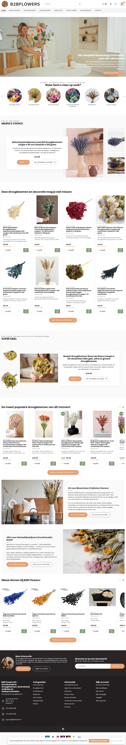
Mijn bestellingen (101, 688)
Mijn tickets (100, 691)
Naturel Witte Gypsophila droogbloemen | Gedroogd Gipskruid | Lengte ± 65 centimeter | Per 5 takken (72, 443)
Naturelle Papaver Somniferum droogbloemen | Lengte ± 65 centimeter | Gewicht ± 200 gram (110, 230)
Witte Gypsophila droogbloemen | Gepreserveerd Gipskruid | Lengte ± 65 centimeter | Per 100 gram (15, 231)
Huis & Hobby (71, 10)
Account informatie (103, 685)
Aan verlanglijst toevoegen (43, 162)
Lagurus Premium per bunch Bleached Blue (14, 615)
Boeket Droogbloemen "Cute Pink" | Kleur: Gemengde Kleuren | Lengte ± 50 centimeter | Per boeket (102, 443)
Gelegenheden (85, 10)
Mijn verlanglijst (101, 694)
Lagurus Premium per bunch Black (73, 615)
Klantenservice (23, 669)
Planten (98, 10)
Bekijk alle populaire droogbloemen (62, 472)
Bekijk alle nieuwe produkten (61, 640)
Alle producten (101, 701)
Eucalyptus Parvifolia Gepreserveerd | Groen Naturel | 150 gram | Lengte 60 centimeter (109, 291)
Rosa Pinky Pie (96, 614)
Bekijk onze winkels (41, 669)
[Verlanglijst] (116, 4)
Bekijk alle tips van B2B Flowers (62, 320)
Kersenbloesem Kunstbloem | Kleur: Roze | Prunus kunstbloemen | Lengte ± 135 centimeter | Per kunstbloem (14, 443)
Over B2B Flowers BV (71, 685)
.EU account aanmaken (100, 515)
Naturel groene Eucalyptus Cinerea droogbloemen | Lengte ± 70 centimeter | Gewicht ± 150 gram (45, 230)
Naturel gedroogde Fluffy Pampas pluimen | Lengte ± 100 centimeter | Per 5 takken (46, 290)
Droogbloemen (30, 10)
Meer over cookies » (116, 741)
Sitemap (67, 707)
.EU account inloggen (77, 515)
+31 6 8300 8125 (11, 708)
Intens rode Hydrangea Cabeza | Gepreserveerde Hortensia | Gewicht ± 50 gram (78, 229)
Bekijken (22, 162)
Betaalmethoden (70, 698)
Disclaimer (68, 691)
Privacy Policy (69, 694)
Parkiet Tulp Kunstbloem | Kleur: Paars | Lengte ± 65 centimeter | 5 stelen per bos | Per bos (43, 443)
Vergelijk (8, 250)
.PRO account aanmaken (41, 564)
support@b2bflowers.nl (13, 720)
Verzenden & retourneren (73, 701)
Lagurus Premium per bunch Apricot (43, 615)
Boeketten (58, 10)
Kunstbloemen (45, 10)
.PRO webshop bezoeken (17, 564)
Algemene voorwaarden (72, 688)
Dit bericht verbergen (99, 741)
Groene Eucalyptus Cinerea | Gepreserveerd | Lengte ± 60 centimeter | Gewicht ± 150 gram (14, 291)
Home (3, 10)
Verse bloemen (14, 10)
